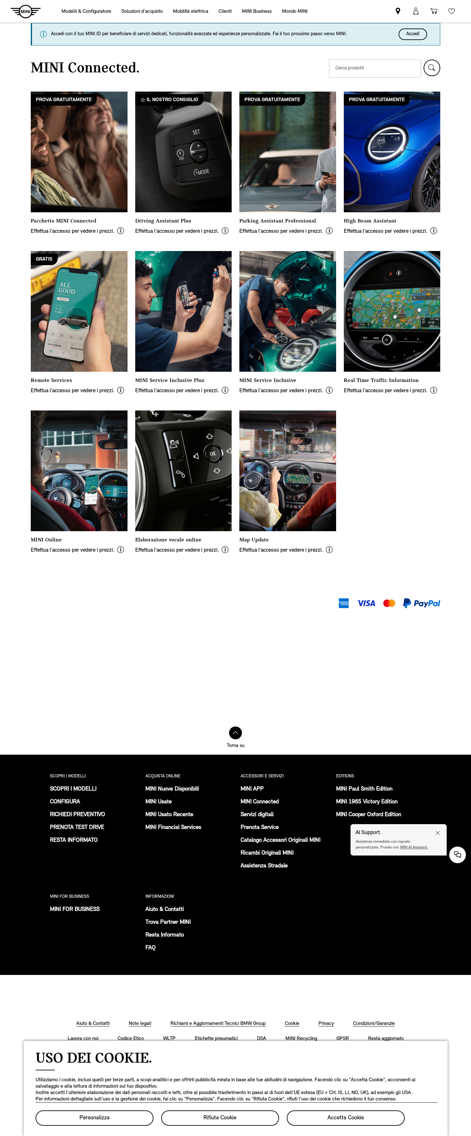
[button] (432, 68)
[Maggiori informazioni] (120, 231)
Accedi (412, 34)
